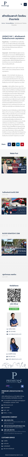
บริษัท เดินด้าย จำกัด (8, 420)
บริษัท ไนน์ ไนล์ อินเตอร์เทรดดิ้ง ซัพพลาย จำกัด (14, 426)
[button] (21, 4)
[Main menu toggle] (25, 4)
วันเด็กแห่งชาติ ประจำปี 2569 (10, 192)
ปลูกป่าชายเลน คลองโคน (9, 274)
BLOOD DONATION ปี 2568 (11, 233)
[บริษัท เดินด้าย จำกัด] (2, 420)
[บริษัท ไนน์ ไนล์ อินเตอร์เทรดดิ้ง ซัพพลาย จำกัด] (2, 426)
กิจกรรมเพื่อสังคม (10, 23)
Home (3, 23)
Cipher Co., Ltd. (19, 455)
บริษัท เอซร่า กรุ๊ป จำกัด (9, 430)
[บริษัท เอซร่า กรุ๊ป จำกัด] (2, 430)
